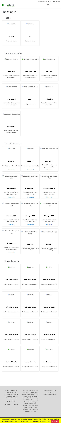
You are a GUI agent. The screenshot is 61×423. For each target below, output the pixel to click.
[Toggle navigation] (3, 5)
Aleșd (30, 390)
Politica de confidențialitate (49, 394)
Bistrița (32, 392)
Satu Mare (31, 405)
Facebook (8, 404)
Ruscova (25, 405)
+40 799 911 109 (43, 1)
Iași (37, 398)
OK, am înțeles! (55, 421)
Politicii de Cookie (45, 421)
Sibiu (36, 405)
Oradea (25, 402)
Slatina (35, 407)
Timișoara (27, 411)
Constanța (34, 396)
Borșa (36, 392)
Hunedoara (32, 398)
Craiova (24, 398)
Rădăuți (26, 403)
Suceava (25, 409)
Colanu (29, 396)
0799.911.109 (11, 401)
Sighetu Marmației (28, 407)
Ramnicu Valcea (33, 403)
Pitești (30, 402)
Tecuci (29, 409)
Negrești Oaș (34, 400)
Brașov (24, 394)
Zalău (35, 411)
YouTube (15, 404)
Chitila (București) (31, 394)
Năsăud (28, 400)
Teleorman (35, 409)
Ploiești (34, 402)
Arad (33, 390)
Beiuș (27, 392)
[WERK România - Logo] (10, 5)
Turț (32, 411)
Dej (28, 398)
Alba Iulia (25, 390)
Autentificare (56, 1)
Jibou (24, 400)
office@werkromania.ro (11, 398)
